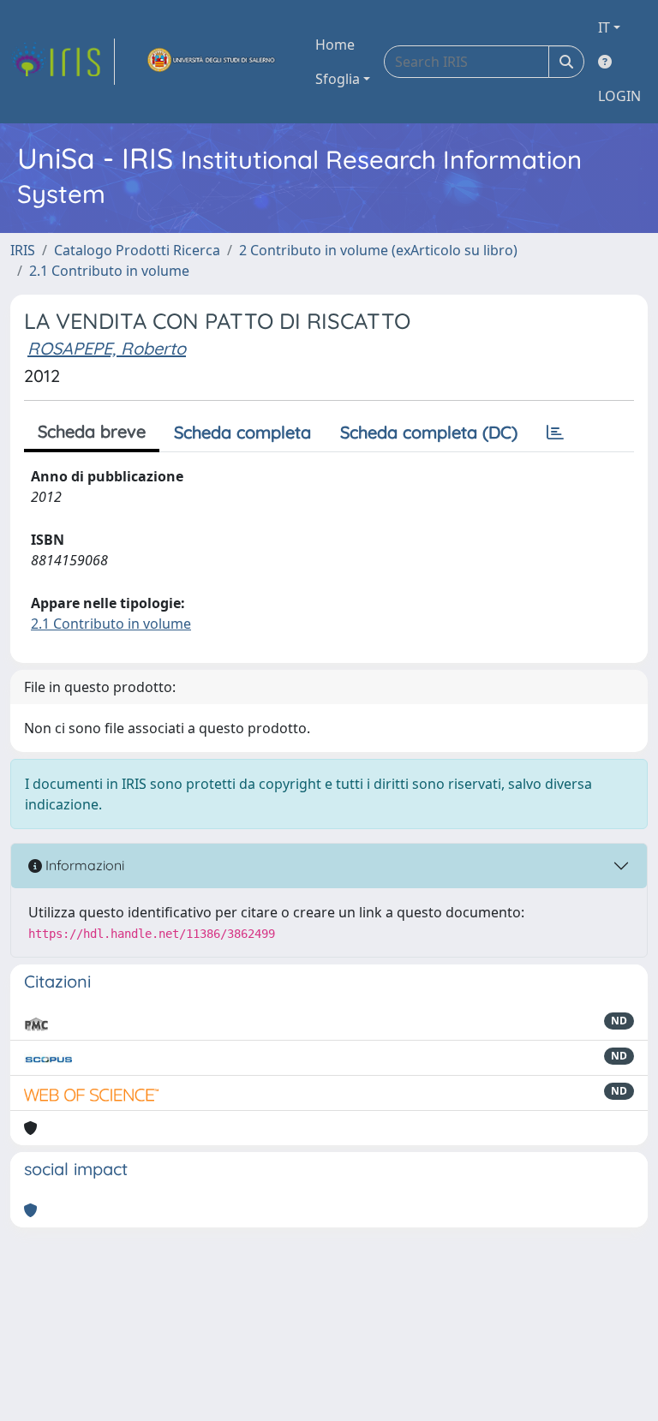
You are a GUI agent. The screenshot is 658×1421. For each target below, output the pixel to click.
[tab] (555, 433)
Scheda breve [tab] (92, 431)
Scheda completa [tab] (242, 432)
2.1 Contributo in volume (109, 270)
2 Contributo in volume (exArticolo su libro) (378, 250)
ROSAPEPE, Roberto (106, 348)
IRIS (22, 250)
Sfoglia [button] (337, 78)
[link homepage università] (212, 62)
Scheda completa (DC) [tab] (428, 432)
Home (335, 44)
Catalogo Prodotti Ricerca (137, 250)
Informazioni (83, 865)
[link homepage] (62, 62)
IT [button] (604, 27)
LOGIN (619, 96)
